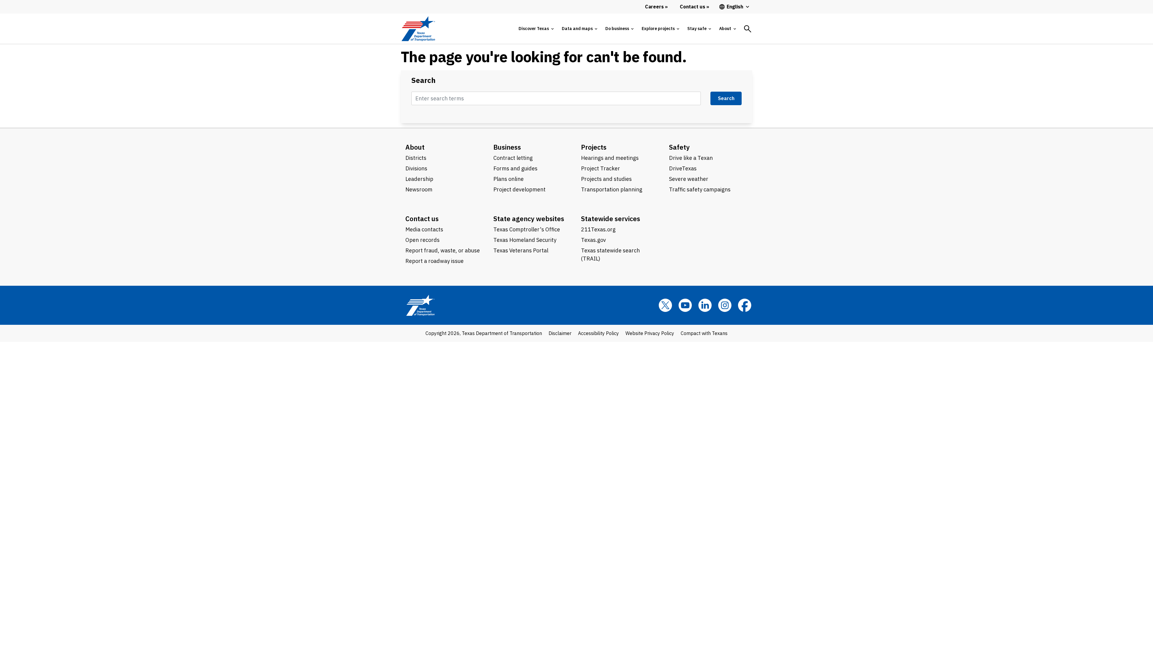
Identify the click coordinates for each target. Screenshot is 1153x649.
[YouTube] (685, 305)
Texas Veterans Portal (520, 250)
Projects (594, 147)
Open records (422, 239)
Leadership (419, 178)
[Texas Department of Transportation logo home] (418, 29)
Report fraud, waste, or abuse (442, 250)
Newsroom (418, 189)
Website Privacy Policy (649, 333)
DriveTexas (683, 168)
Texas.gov (593, 239)
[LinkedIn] (705, 305)
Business (507, 147)
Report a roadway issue (434, 260)
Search (423, 80)
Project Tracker (600, 168)
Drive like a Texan (691, 157)
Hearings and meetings (610, 157)
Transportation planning (611, 189)
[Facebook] (744, 305)
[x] (665, 305)
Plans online (508, 178)
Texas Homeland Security (524, 239)
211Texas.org (598, 229)
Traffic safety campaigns (700, 189)
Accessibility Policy (598, 333)
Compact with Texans (704, 333)
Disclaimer (560, 333)
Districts (415, 157)
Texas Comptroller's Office (526, 229)
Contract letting (513, 157)
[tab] (536, 29)
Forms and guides (515, 168)
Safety (679, 147)
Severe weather (688, 178)
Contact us (422, 218)
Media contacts (424, 229)
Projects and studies (606, 178)
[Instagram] (724, 305)
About (415, 147)
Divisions (416, 168)
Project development (519, 189)
